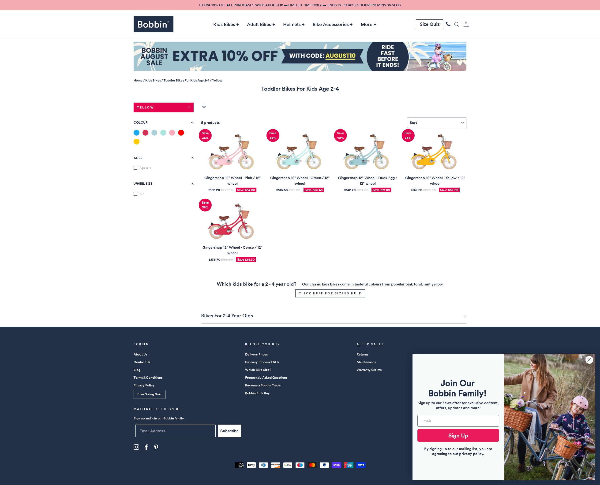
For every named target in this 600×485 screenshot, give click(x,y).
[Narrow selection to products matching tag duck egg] (154, 133)
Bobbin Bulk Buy (257, 393)
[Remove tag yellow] (136, 141)
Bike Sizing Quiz (149, 394)
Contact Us (142, 362)
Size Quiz (429, 24)
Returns (362, 354)
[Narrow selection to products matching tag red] (181, 133)
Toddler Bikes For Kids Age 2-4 (186, 80)
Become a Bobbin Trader (263, 385)
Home (138, 80)
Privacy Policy (144, 385)
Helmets (292, 24)
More (366, 24)
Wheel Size (143, 183)
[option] (300, 5)
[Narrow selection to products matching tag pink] (172, 133)
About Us (140, 354)
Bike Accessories (331, 24)
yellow (145, 107)
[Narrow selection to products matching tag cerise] (145, 133)
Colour (141, 122)
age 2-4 (145, 167)
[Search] (455, 24)
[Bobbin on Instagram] (136, 447)
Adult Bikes (259, 24)
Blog (137, 369)
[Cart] (464, 24)
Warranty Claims (369, 369)
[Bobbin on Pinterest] (156, 447)
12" (141, 193)
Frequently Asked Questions (266, 377)
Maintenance (366, 362)
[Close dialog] (589, 360)
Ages (138, 157)
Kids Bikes (224, 24)
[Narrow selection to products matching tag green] (163, 133)
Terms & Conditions (148, 377)
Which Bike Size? (258, 369)
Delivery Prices (256, 354)
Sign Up (458, 435)
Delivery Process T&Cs (262, 362)
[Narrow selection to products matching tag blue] (136, 133)
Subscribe (229, 430)
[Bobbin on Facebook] (146, 447)
